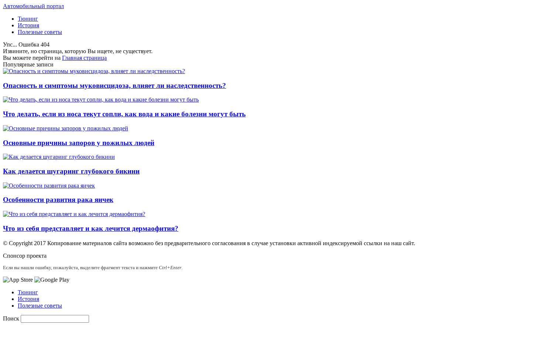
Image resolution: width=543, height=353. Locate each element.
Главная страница (84, 58)
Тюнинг (28, 19)
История (28, 25)
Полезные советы (40, 32)
